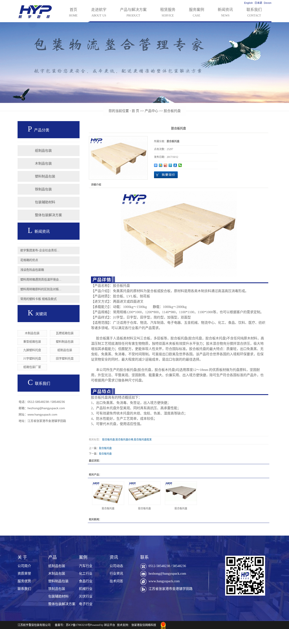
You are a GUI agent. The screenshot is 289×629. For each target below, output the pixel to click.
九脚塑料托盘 (32, 350)
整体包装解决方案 (48, 215)
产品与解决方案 (133, 12)
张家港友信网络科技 (143, 624)
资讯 (114, 557)
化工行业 (85, 573)
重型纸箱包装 (32, 341)
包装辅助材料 (45, 202)
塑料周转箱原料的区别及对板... (40, 289)
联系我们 (254, 12)
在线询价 (166, 174)
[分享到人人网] (175, 165)
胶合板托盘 (172, 111)
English (248, 2)
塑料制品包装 (45, 176)
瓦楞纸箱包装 (65, 333)
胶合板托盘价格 (124, 439)
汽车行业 (85, 566)
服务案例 (196, 12)
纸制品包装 (43, 150)
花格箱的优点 (29, 260)
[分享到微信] (180, 165)
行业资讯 (116, 573)
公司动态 (116, 566)
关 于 (22, 557)
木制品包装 (43, 163)
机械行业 (85, 589)
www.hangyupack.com (164, 581)
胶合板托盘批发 (143, 439)
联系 (144, 557)
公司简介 (24, 566)
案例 (83, 557)
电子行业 (85, 604)
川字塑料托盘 (32, 358)
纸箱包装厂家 (32, 367)
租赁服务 (167, 12)
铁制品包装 (43, 189)
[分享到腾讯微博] (170, 165)
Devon (267, 2)
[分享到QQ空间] (160, 165)
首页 (73, 12)
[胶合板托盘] (108, 493)
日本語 (258, 2)
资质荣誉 (24, 573)
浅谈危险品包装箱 (32, 269)
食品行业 (85, 581)
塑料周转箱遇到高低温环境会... (40, 279)
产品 (52, 557)
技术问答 (116, 581)
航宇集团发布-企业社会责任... (39, 250)
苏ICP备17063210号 (78, 624)
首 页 (135, 111)
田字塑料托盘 (65, 358)
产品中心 (151, 111)
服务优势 (24, 581)
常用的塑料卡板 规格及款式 (38, 299)
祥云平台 (109, 624)
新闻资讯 (225, 12)
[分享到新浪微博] (165, 165)
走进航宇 (98, 12)
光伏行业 (85, 596)
